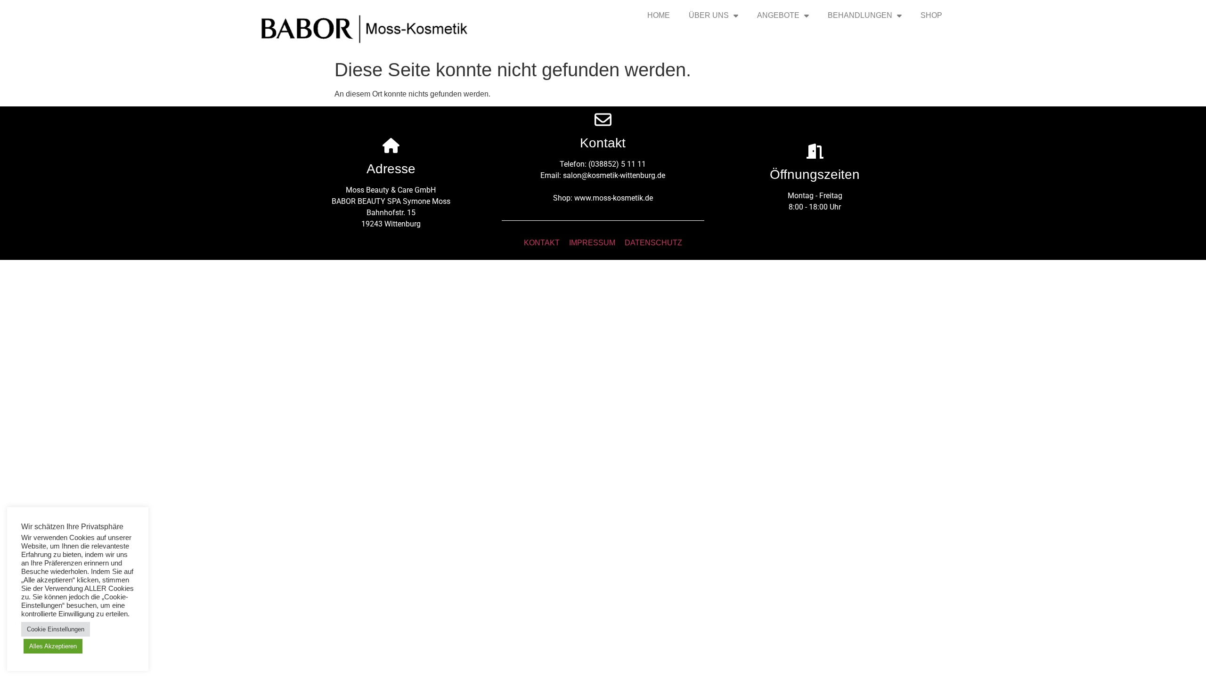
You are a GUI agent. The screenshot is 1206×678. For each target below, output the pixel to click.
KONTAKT (542, 243)
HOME (658, 15)
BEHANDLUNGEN (860, 15)
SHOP (931, 15)
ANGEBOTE (778, 15)
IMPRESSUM (592, 243)
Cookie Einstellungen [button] (55, 629)
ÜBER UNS (709, 15)
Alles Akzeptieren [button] (53, 646)
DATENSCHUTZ (653, 243)
